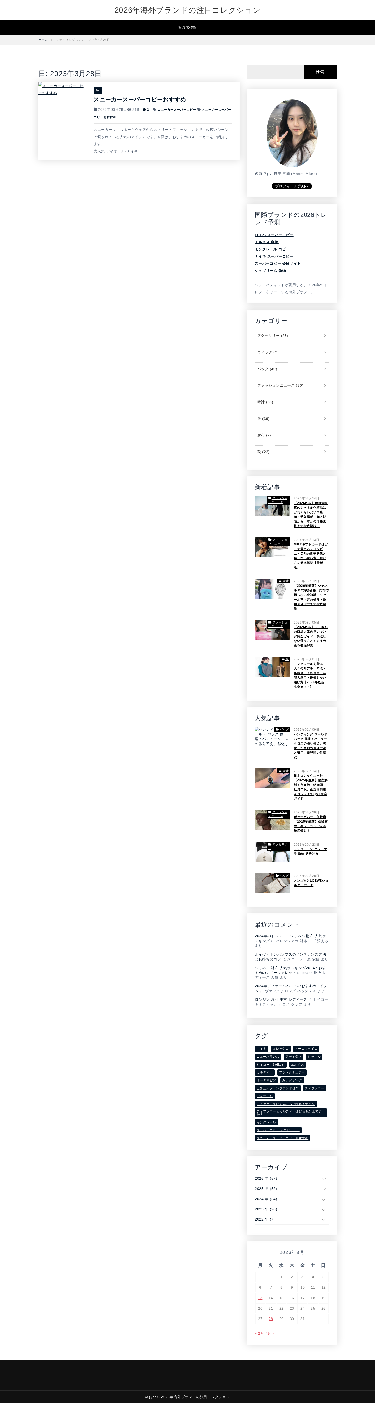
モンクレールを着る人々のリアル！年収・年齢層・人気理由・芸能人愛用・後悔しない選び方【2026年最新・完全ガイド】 (311, 675)
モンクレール (266, 1122)
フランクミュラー (292, 1072)
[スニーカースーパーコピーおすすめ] (62, 89)
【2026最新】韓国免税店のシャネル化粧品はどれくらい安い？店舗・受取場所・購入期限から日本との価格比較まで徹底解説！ (311, 514)
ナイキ (261, 1049)
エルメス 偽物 (267, 242)
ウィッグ (267, 352)
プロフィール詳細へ (292, 186)
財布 (263, 435)
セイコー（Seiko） (271, 1064)
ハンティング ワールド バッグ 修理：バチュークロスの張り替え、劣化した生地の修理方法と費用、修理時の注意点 (310, 746)
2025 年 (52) (266, 1189)
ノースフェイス (306, 1049)
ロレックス (280, 1049)
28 (271, 1319)
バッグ (266, 369)
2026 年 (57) (266, 1178)
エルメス (297, 1064)
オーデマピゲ (266, 1080)
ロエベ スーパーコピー (274, 235)
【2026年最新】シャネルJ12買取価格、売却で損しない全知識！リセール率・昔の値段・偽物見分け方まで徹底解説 (311, 597)
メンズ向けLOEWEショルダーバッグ (311, 883)
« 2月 (259, 1333)
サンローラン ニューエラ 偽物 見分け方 (310, 851)
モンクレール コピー (272, 249)
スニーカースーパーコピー (176, 110)
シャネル (314, 1056)
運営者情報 (187, 28)
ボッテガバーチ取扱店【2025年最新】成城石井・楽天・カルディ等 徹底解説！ (311, 824)
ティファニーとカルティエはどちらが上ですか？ (289, 1112)
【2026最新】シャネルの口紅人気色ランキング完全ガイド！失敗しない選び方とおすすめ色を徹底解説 (311, 636)
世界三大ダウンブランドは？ (278, 1088)
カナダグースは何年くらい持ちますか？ (286, 1104)
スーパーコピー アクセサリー (278, 1130)
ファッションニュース (279, 385)
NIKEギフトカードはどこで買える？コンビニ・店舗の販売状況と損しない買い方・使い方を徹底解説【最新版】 (311, 556)
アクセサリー (272, 336)
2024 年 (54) (266, 1199)
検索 (320, 72)
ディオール (265, 1096)
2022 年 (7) (265, 1219)
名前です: (263, 174)
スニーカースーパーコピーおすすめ (140, 99)
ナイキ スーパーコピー (274, 256)
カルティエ (265, 1072)
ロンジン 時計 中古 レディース (281, 999)
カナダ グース (292, 1080)
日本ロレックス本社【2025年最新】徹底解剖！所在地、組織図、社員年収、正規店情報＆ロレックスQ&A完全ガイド (311, 787)
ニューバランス (268, 1056)
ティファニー (314, 1088)
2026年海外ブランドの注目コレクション (188, 10)
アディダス (293, 1056)
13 (260, 1298)
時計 (264, 402)
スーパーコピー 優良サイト (278, 263)
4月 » (270, 1333)
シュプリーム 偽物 (270, 271)
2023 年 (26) (266, 1209)
